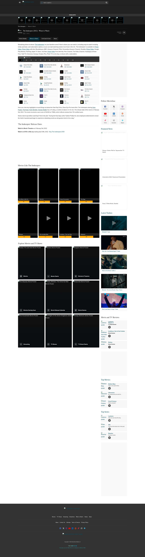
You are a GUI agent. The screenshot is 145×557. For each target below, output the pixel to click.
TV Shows (59, 516)
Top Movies (105, 379)
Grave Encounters (64, 199)
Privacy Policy (84, 522)
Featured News (107, 128)
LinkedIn (114, 115)
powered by (21, 57)
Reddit (122, 115)
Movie (28, 33)
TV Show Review (112, 324)
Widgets (122, 122)
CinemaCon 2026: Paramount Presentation (113, 177)
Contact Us (62, 522)
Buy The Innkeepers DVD (57, 131)
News (90, 516)
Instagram (122, 108)
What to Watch (79, 516)
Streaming (65, 516)
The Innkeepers (22, 26)
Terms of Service (76, 522)
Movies (54, 516)
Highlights (72, 15)
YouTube (105, 115)
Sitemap (68, 522)
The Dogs (83, 199)
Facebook (105, 108)
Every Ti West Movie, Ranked (110, 203)
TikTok (105, 122)
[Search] (106, 2)
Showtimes (72, 516)
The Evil (42, 199)
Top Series (105, 411)
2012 (24, 33)
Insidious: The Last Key (66, 234)
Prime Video (26, 49)
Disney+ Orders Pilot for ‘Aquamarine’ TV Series (113, 151)
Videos (86, 516)
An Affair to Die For (23, 199)
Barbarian (83, 234)
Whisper (21, 234)
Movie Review (111, 333)
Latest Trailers (106, 212)
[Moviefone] (29, 2)
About (57, 522)
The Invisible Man (44, 234)
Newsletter (114, 122)
